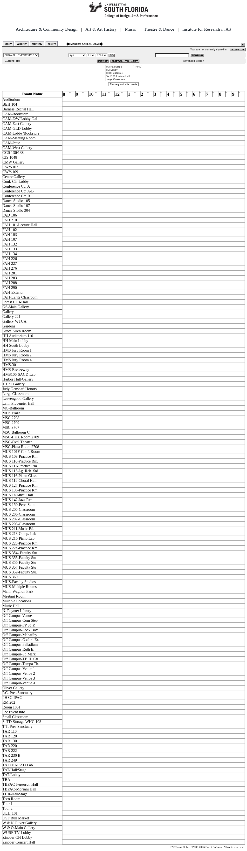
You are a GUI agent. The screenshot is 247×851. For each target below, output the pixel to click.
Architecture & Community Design (46, 29)
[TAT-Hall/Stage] (119, 66)
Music (130, 29)
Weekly (22, 44)
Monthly (37, 44)
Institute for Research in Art (206, 29)
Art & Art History (101, 29)
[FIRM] (138, 66)
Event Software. (214, 847)
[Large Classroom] (119, 79)
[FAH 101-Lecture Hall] (119, 76)
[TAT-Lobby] (119, 70)
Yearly (51, 44)
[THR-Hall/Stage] (119, 73)
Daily (8, 44)
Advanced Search (193, 60)
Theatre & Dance (159, 29)
